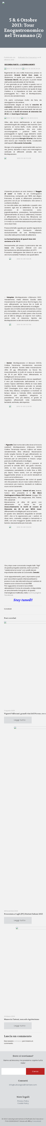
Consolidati (36, 1121)
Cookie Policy (23, 1103)
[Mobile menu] (43, 4)
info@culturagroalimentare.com (23, 1085)
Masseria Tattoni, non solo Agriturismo (21, 1019)
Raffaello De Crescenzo (27, 57)
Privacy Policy (23, 1101)
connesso (18, 1041)
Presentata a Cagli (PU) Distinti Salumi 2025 (23, 914)
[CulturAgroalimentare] (23, 4)
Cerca (35, 1071)
